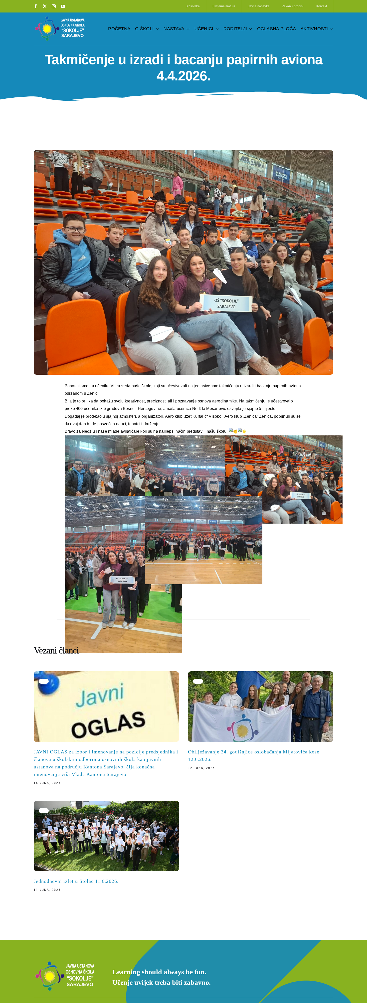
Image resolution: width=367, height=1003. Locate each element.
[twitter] (45, 6)
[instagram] (54, 6)
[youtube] (63, 6)
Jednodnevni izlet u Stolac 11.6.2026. (76, 881)
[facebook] (36, 6)
